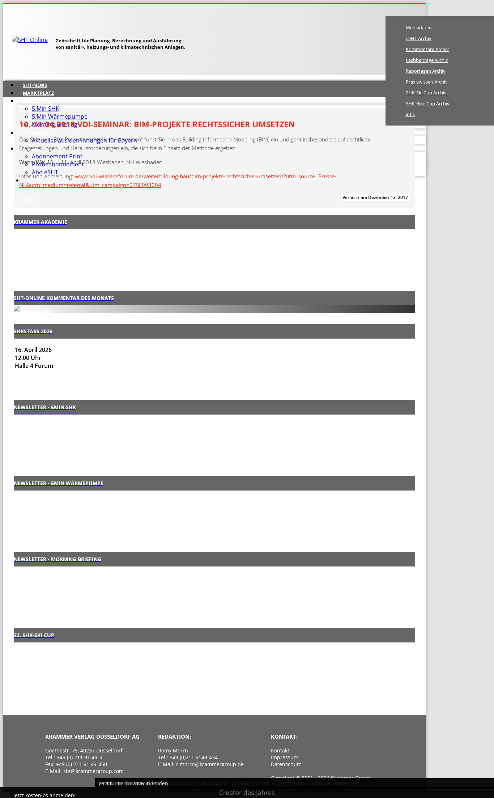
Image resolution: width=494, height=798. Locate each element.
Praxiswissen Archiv (427, 81)
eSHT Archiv (418, 38)
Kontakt (280, 750)
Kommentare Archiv (427, 49)
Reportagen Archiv (426, 71)
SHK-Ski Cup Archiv (426, 92)
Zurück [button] (28, 199)
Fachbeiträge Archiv (427, 60)
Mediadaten (419, 27)
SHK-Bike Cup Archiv (428, 103)
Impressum (284, 757)
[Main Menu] (416, 195)
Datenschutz (286, 764)
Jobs (410, 114)
